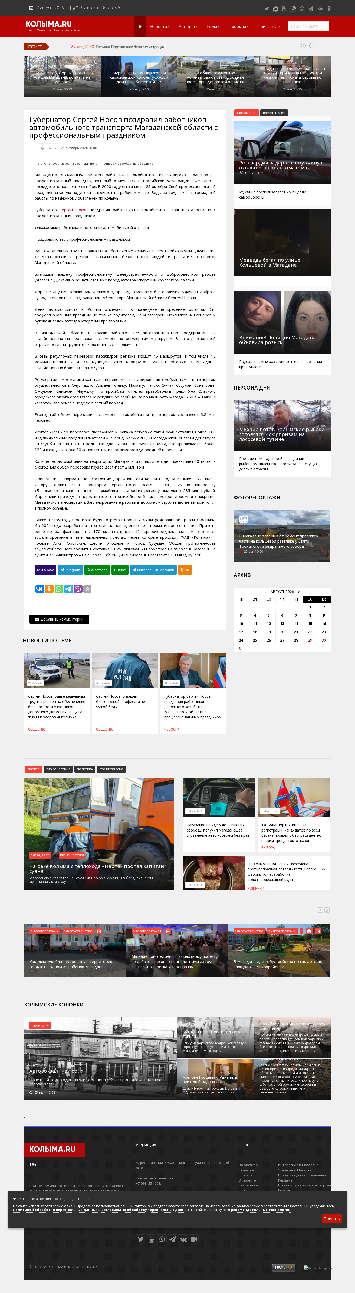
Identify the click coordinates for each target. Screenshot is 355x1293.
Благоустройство (78, 931)
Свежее (33, 769)
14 (296, 623)
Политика (85, 769)
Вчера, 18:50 (270, 811)
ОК (186, 570)
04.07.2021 (35, 682)
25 (255, 640)
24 (241, 640)
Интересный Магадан (155, 570)
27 (282, 640)
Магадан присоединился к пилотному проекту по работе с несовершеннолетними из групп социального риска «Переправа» (175, 961)
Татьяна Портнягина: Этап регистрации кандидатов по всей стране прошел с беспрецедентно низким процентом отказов (204, 46)
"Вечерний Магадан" (295, 1170)
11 (255, 623)
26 (269, 640)
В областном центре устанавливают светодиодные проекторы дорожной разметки (216, 77)
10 (241, 623)
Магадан (186, 26)
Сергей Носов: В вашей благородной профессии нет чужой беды (121, 701)
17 (241, 631)
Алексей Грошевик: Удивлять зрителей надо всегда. (210, 1079)
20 (282, 631)
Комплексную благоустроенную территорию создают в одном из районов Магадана (71, 964)
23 (324, 631)
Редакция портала (247, 1173)
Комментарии (274, 113)
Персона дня (252, 387)
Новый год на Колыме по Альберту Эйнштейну (292, 1026)
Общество (36, 729)
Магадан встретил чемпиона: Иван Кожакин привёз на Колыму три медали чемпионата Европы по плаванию (292, 75)
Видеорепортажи (45, 931)
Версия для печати (86, 164)
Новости (158, 26)
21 (296, 631)
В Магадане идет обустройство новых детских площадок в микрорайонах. (278, 964)
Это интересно (111, 769)
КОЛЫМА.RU (49, 25)
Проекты (237, 26)
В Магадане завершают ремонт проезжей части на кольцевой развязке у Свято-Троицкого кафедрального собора (279, 541)
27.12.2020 (103, 682)
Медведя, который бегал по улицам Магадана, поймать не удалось (62, 77)
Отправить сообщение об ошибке (128, 164)
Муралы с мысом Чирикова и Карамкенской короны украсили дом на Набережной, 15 (139, 77)
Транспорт (48, 148)
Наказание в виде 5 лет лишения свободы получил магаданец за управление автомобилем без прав (218, 830)
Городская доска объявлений (302, 1175)
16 (324, 623)
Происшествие (58, 769)
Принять (332, 1218)
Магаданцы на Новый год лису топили (211, 1034)
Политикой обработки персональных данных (55, 1209)
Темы (211, 26)
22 (310, 631)
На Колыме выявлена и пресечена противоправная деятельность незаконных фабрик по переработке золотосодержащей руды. (286, 871)
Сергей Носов (73, 209)
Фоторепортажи (257, 497)
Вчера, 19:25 (195, 811)
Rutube (120, 570)
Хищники (256, 889)
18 (255, 631)
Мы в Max (45, 570)
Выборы (268, 848)
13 (282, 623)
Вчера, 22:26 (40, 855)
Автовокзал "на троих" (57, 1070)
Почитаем (40, 1025)
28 (296, 640)
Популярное (246, 113)
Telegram (72, 570)
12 (269, 623)
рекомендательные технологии (261, 1209)
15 (310, 623)
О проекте (247, 1180)
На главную (248, 1165)
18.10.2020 (172, 682)
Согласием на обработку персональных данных (145, 1209)
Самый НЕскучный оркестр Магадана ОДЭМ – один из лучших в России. (211, 1090)
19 (269, 631)
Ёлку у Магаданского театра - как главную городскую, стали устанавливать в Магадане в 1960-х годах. (214, 1047)
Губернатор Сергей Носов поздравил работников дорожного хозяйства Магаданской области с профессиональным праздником (192, 707)
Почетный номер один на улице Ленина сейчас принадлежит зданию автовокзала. (95, 1081)
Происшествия (72, 855)
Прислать (267, 26)
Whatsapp (99, 570)
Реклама (285, 1180)
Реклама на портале (248, 1188)
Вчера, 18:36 (195, 885)
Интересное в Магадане (298, 1165)
